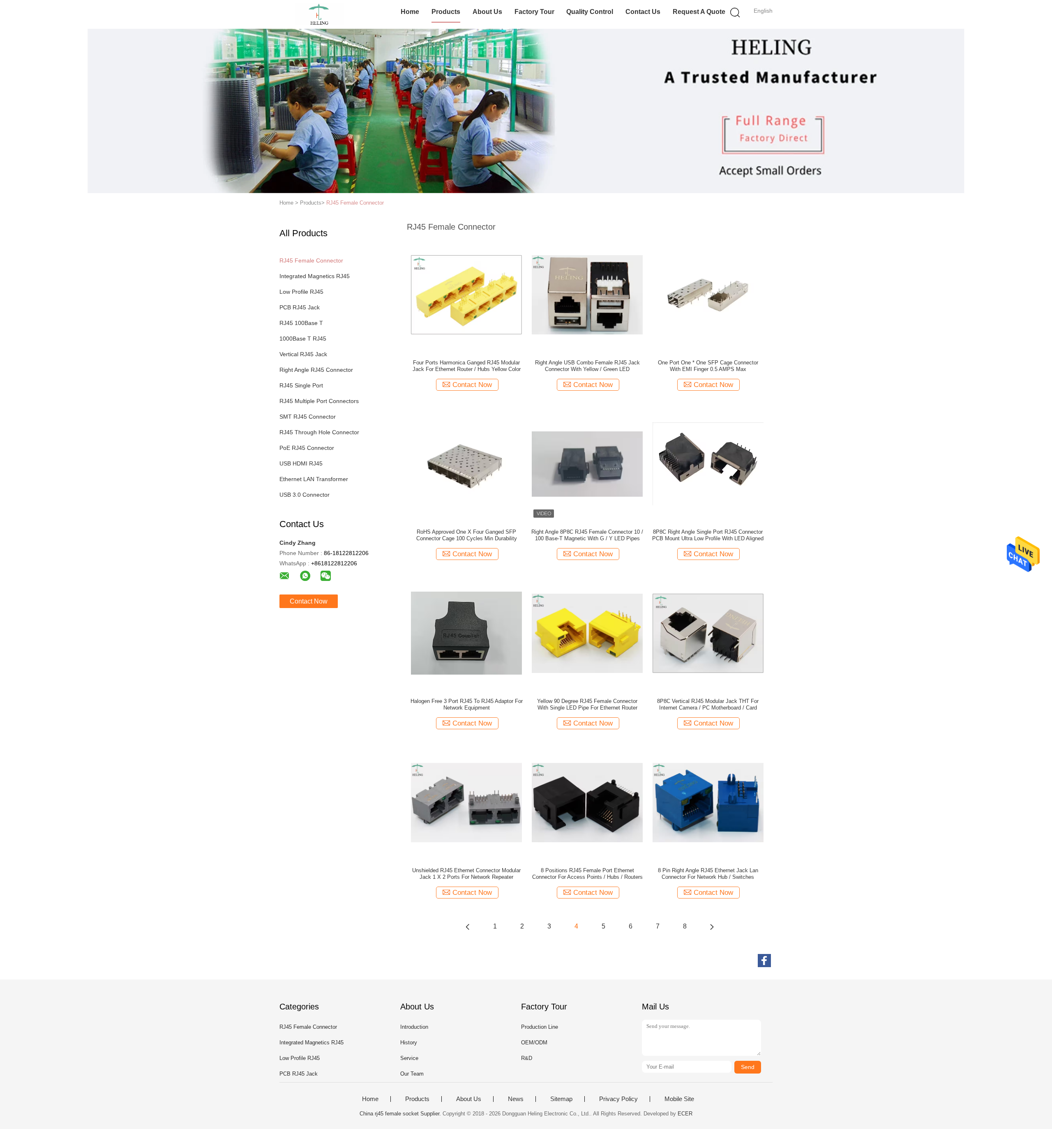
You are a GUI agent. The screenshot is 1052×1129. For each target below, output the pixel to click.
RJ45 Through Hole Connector (319, 432)
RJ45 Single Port (301, 385)
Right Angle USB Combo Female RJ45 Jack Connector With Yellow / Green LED (587, 365)
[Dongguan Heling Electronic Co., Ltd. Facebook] (764, 960)
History (408, 1042)
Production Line (539, 1027)
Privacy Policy (618, 1099)
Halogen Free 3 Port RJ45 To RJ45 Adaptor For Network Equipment (467, 704)
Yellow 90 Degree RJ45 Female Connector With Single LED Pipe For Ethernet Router (587, 704)
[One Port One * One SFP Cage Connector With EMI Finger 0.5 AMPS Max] (708, 294)
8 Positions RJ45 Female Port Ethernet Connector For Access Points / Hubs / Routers (587, 873)
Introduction (414, 1027)
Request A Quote (699, 11)
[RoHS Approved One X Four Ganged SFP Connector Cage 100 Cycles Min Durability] (466, 463)
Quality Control (589, 11)
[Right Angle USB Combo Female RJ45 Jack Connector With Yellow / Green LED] (587, 294)
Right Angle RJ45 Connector (316, 369)
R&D (526, 1058)
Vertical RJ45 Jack (303, 354)
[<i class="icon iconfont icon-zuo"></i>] (468, 926)
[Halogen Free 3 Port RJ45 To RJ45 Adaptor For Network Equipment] (466, 633)
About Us (487, 11)
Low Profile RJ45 (301, 291)
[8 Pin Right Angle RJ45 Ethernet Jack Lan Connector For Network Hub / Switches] (708, 802)
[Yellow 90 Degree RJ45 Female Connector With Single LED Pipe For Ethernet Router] (587, 633)
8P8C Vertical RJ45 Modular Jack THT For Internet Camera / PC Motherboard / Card (708, 704)
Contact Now (309, 601)
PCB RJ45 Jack (299, 307)
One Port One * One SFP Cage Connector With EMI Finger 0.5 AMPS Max (708, 365)
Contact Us (642, 11)
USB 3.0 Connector (304, 494)
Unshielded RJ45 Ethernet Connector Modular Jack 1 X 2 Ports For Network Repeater (466, 873)
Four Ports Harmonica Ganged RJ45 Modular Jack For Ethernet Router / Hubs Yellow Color (467, 365)
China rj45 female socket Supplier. (401, 1114)
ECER (685, 1114)
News (516, 1099)
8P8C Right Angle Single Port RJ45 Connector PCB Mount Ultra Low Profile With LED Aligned (708, 535)
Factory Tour (534, 11)
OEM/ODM (534, 1042)
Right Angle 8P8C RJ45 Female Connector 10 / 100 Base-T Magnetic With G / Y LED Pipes (587, 535)
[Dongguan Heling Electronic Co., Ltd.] (319, 14)
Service (409, 1058)
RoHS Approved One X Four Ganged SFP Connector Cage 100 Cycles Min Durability (466, 535)
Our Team (412, 1074)
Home (410, 11)
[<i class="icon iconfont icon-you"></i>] (712, 926)
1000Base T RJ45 (302, 338)
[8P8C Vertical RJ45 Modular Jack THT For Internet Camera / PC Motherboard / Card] (708, 633)
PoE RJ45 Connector (306, 448)
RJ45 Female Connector (355, 203)
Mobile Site (679, 1099)
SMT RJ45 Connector (307, 416)
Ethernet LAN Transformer (313, 479)
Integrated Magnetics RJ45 (314, 276)
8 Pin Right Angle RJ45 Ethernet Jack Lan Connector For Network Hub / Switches (708, 873)
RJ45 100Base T (301, 323)
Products (445, 11)
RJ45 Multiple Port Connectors (319, 401)
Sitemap (561, 1099)
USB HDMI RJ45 (301, 463)
